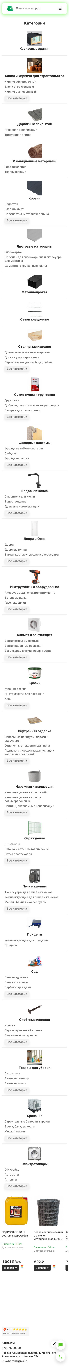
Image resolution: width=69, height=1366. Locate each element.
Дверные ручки (16, 549)
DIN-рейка (12, 1169)
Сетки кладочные (34, 319)
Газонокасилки (15, 602)
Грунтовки (12, 400)
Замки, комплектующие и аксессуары (32, 554)
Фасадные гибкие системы (24, 448)
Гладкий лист (14, 209)
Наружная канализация (34, 786)
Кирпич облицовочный (20, 81)
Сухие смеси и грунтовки (34, 395)
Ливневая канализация (21, 130)
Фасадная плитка (17, 458)
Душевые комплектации (22, 506)
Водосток (11, 204)
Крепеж (10, 1025)
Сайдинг (10, 453)
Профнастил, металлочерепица (27, 214)
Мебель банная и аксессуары (26, 902)
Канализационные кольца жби (26, 792)
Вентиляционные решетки (23, 645)
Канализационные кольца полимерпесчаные (23, 799)
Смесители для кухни (20, 496)
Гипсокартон (13, 252)
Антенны (11, 1179)
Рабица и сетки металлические (27, 849)
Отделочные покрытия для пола (27, 745)
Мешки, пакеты (15, 1131)
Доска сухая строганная (22, 357)
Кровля (34, 198)
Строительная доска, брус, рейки (28, 362)
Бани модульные (16, 977)
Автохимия (12, 1073)
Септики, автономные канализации (29, 806)
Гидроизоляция (15, 167)
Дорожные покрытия (34, 124)
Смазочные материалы (21, 1035)
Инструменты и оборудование (34, 587)
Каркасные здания (34, 48)
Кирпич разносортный (20, 91)
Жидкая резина (15, 689)
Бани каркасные (16, 982)
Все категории (17, 98)
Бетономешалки (16, 597)
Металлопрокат (34, 292)
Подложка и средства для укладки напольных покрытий (29, 752)
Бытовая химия (15, 1083)
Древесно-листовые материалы (27, 352)
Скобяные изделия (34, 1020)
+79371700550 (11, 1347)
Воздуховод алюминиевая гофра (28, 650)
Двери (9, 544)
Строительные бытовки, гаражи (27, 1121)
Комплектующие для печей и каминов (31, 897)
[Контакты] (60, 1357)
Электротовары (34, 1164)
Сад (34, 971)
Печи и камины (34, 886)
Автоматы (12, 1174)
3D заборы (12, 844)
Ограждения (34, 838)
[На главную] (10, 8)
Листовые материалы (34, 246)
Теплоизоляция (15, 172)
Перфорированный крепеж (24, 1030)
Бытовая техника (17, 1078)
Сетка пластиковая (18, 854)
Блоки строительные (19, 86)
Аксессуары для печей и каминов (28, 892)
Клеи (8, 698)
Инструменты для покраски (24, 694)
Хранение (34, 1116)
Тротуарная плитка (18, 134)
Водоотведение (15, 501)
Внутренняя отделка (34, 731)
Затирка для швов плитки (22, 410)
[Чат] (60, 1345)
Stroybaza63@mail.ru (15, 1361)
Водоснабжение (34, 491)
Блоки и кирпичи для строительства (34, 76)
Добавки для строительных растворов (32, 405)
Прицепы (34, 934)
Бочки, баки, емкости (20, 1126)
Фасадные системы (34, 443)
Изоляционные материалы (34, 161)
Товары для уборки (34, 1068)
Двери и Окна (34, 539)
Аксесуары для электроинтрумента (30, 592)
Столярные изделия (34, 346)
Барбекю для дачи (18, 987)
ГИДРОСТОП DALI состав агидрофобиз (15, 1233)
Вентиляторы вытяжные (22, 640)
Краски (34, 683)
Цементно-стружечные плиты (26, 265)
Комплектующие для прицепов (26, 940)
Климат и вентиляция (34, 635)
